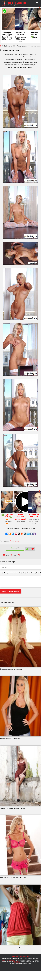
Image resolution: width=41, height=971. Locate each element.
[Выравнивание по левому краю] (20, 573)
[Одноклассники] (10, 534)
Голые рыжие (15, 541)
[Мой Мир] (13, 534)
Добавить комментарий (10, 591)
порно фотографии (8, 960)
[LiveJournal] (25, 534)
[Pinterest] (16, 534)
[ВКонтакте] (6, 534)
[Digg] (19, 534)
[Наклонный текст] (7, 573)
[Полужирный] (4, 573)
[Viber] (34, 534)
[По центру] (24, 573)
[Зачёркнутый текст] (15, 573)
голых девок (16, 961)
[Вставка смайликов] (32, 573)
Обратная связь (17, 956)
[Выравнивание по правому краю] (28, 573)
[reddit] (22, 534)
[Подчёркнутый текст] (11, 573)
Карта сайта (26, 956)
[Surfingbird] (28, 534)
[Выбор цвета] (36, 573)
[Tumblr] (31, 534)
